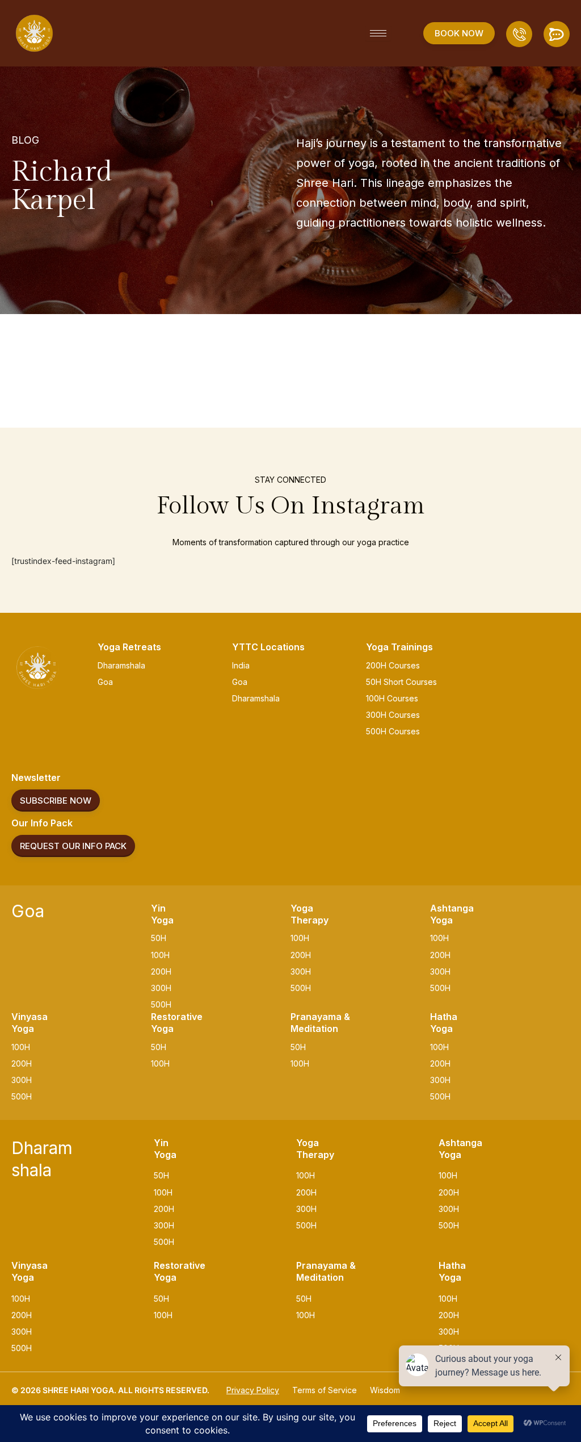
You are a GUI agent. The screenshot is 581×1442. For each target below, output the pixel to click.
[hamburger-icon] (378, 33)
